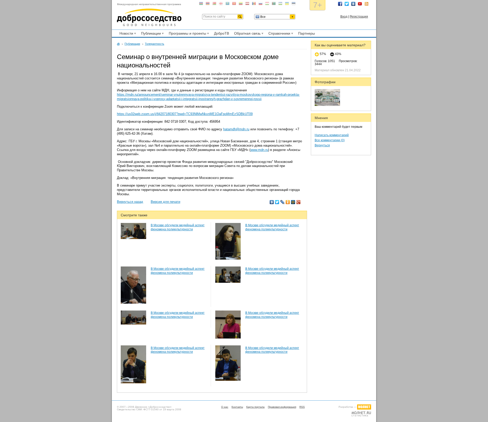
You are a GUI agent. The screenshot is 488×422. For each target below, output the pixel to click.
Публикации (150, 34)
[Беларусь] (214, 4)
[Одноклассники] (288, 202)
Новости (125, 34)
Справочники (278, 34)
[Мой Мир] (293, 202)
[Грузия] (221, 4)
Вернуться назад (130, 202)
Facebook (340, 4)
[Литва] (241, 4)
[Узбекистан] (280, 4)
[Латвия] (247, 4)
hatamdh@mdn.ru (236, 129)
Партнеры (306, 33)
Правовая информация (282, 406)
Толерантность (154, 43)
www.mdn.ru (259, 150)
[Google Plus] (298, 202)
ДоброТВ (221, 33)
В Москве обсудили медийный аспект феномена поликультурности (178, 227)
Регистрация (359, 16)
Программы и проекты (186, 34)
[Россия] (260, 4)
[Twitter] (277, 202)
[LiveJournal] (282, 202)
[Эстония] (294, 4)
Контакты (237, 406)
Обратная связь (247, 34)
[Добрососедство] (149, 14)
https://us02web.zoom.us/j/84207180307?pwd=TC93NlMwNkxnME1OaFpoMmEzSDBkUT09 (185, 114)
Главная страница (118, 44)
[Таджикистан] (267, 4)
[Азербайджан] (201, 4)
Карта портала (255, 406)
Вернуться (322, 145)
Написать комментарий (332, 135)
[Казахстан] (227, 4)
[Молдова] (254, 4)
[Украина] (287, 4)
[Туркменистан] (274, 4)
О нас (224, 406)
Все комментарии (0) (330, 140)
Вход (343, 16)
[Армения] (208, 4)
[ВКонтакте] (271, 202)
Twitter (347, 4)
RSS (366, 4)
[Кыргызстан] (234, 4)
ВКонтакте (353, 4)
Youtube (360, 4)
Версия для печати (165, 202)
